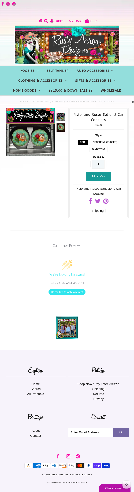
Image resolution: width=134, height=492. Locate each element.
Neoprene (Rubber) (105, 142)
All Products (35, 394)
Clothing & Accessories (40, 81)
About (36, 430)
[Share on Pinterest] (106, 202)
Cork (83, 142)
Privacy (98, 399)
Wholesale (111, 90)
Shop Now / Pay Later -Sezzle (98, 384)
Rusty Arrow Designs (77, 475)
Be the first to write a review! (67, 292)
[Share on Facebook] (90, 202)
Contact (35, 435)
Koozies (27, 71)
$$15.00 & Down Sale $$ (71, 90)
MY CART (80, 21)
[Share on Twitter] (97, 202)
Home (23, 101)
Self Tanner (58, 71)
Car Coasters (36, 101)
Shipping (97, 210)
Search (36, 389)
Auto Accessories (93, 71)
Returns (98, 394)
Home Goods (24, 90)
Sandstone (98, 149)
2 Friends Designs (76, 482)
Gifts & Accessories (93, 81)
